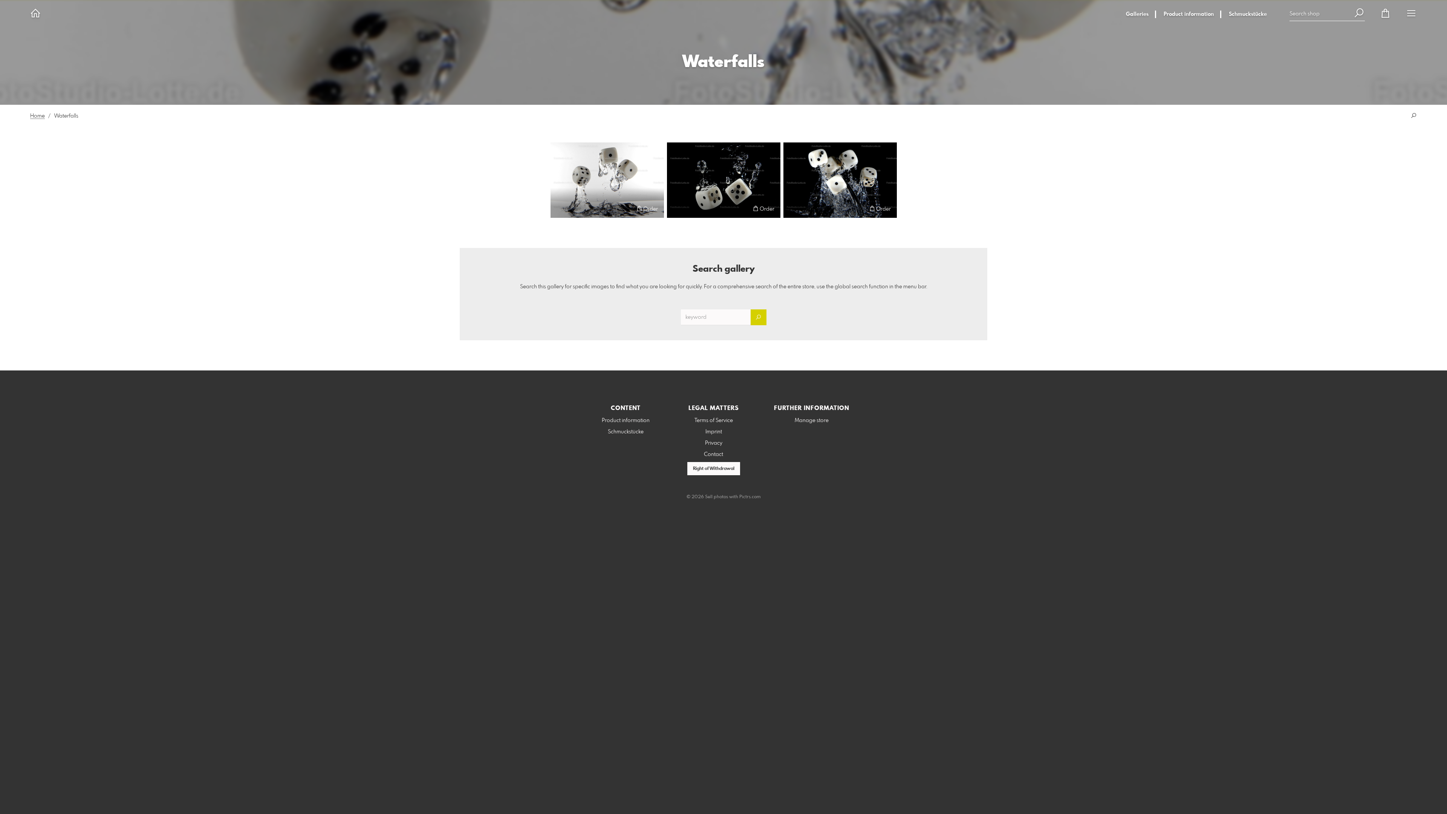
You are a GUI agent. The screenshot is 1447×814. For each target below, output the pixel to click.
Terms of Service (713, 420)
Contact (713, 454)
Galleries (1137, 14)
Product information (1189, 14)
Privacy (713, 443)
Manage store (812, 420)
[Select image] (560, 208)
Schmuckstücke (1248, 14)
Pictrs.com (750, 497)
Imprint (713, 432)
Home (37, 116)
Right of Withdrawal (713, 469)
